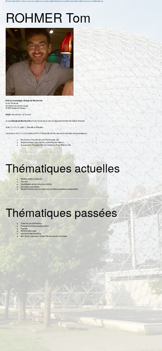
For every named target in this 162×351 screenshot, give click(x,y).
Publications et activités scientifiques (66, 1)
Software (98, 1)
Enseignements (87, 1)
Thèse (21, 133)
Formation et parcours (27, 1)
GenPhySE (15, 127)
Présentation (11, 1)
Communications (44, 1)
